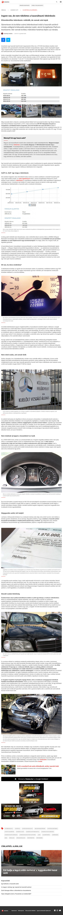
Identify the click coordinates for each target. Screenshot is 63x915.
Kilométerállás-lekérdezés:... (30, 10)
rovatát (40, 761)
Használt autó (14, 10)
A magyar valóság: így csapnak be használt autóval (16, 887)
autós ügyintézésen (24, 178)
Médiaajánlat (21, 910)
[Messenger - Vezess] (8, 40)
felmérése (17, 145)
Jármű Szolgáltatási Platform (28, 834)
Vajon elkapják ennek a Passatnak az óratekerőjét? (16, 894)
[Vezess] (7, 2)
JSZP (39, 834)
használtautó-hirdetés (48, 831)
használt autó (20, 831)
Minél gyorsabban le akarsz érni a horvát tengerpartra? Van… (34, 768)
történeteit (43, 759)
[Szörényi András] (2, 34)
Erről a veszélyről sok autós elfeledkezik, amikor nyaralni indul (38, 766)
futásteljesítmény (52, 828)
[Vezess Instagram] (57, 907)
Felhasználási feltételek (30, 910)
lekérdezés (19, 180)
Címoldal (3, 10)
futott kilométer (9, 831)
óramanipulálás (21, 837)
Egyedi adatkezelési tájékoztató (44, 910)
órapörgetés (30, 837)
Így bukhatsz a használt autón (10, 884)
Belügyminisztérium (40, 828)
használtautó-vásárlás (11, 834)
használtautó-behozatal (32, 831)
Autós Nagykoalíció (27, 828)
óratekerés (39, 837)
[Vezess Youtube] (60, 907)
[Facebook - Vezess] (3, 40)
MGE (6, 837)
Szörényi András (8, 33)
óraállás (11, 837)
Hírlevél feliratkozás (24, 5)
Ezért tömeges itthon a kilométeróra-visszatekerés (16, 890)
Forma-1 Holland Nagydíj (37, 5)
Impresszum (14, 910)
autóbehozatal (9, 828)
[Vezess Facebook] (55, 907)
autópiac (17, 828)
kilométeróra (46, 834)
